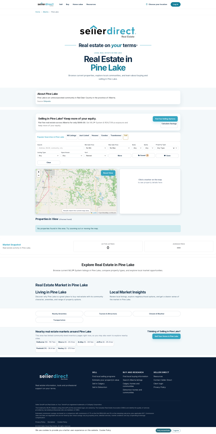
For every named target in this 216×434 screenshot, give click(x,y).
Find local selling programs (103, 376)
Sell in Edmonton (99, 387)
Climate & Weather (156, 314)
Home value (78, 4)
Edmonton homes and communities (132, 391)
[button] (38, 172)
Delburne (45, 342)
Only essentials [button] (163, 430)
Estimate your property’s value (105, 380)
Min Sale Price (89, 145)
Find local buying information (135, 376)
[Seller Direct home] (45, 4)
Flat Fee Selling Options (165, 119)
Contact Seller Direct (163, 380)
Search (39, 145)
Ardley (86, 342)
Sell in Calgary (98, 383)
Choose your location (158, 4)
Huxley (66, 348)
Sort (86, 152)
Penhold (45, 348)
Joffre (104, 342)
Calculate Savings (169, 124)
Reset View (108, 173)
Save (168, 156)
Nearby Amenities (59, 314)
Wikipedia (47, 101)
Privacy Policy (160, 387)
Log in (175, 4)
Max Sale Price (113, 145)
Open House (65, 152)
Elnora (66, 342)
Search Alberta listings (132, 380)
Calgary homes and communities (131, 384)
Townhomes (116, 135)
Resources (91, 4)
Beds (134, 145)
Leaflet (94, 213)
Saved (144, 155)
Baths (146, 145)
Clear (49, 162)
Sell (60, 4)
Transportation (59, 320)
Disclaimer (51, 422)
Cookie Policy (62, 422)
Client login (158, 383)
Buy (67, 4)
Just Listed (84, 135)
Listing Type (41, 152)
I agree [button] (176, 430)
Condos (104, 135)
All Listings (71, 135)
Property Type (161, 145)
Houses (95, 135)
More (120, 156)
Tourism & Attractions (108, 314)
